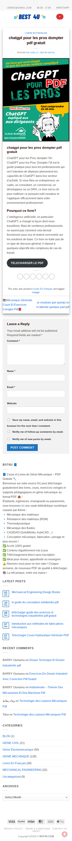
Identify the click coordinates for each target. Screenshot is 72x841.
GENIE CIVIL (11, 742)
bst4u (51, 53)
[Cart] (67, 16)
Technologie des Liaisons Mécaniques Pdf (39, 714)
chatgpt (35, 292)
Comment (13, 340)
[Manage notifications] (64, 834)
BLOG (6, 736)
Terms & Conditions (37, 829)
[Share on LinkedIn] (52, 276)
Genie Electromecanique (18, 749)
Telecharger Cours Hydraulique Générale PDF (40, 635)
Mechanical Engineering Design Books (36, 592)
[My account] (52, 16)
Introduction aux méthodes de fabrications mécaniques (37, 625)
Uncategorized (12, 776)
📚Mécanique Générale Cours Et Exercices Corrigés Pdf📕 (17, 305)
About (36, 831)
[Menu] (5, 16)
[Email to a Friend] (39, 276)
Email (11, 387)
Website (12, 403)
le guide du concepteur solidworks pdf (35, 602)
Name (11, 371)
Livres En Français (36, 33)
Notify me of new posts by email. (31, 439)
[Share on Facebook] (26, 276)
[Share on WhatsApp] (20, 276)
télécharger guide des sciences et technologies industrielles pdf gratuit (34, 614)
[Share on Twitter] (33, 276)
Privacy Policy (13, 829)
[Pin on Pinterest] (45, 276)
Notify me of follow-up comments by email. (37, 431)
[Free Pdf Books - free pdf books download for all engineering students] (30, 16)
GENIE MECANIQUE (16, 756)
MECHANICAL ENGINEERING (22, 769)
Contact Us (59, 829)
